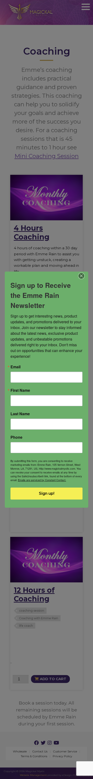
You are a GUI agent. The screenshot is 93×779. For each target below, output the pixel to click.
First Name (20, 390)
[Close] (81, 276)
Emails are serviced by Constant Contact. (42, 480)
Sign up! (46, 493)
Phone (16, 437)
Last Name (20, 414)
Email (15, 367)
